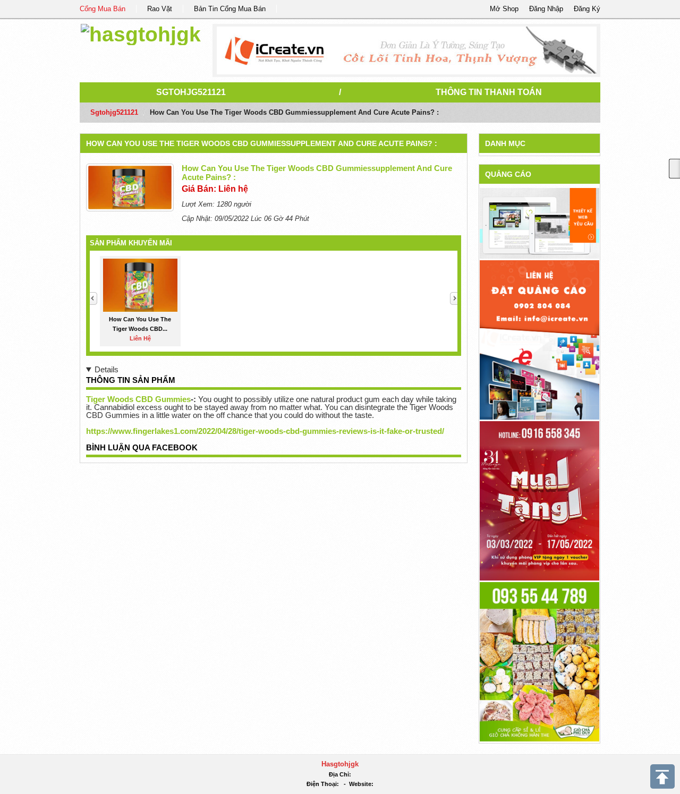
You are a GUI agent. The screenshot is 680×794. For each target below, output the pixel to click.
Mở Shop (504, 9)
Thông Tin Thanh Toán (489, 92)
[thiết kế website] (407, 50)
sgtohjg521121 (191, 92)
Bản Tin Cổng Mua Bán (230, 9)
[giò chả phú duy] (539, 661)
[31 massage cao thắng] (539, 500)
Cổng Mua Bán (102, 9)
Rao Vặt (159, 9)
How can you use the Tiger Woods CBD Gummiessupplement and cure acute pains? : (261, 143)
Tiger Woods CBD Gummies (138, 399)
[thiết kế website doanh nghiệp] (539, 223)
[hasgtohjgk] (141, 32)
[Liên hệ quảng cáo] (539, 339)
